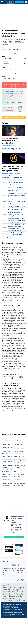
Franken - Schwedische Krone (7, 448)
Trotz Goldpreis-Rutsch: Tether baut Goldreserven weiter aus (16, 233)
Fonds (4, 596)
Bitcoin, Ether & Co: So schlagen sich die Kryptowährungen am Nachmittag (17, 195)
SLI (14, 587)
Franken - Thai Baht (19, 448)
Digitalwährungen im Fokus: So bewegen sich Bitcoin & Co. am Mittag (16, 201)
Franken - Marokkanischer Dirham (19, 484)
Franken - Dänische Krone (6, 452)
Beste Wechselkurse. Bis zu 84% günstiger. (14, 85)
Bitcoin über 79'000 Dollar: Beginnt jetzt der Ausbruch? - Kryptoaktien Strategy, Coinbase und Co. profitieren (16, 227)
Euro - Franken (6, 438)
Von (3, 47)
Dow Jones (15, 589)
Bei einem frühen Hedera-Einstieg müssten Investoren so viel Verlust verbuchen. (14, 176)
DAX (22, 587)
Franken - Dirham (7, 462)
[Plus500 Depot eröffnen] (9, 3)
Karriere (5, 573)
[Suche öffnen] (26, 2)
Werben (14, 573)
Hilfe (13, 571)
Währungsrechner (8, 600)
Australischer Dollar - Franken (7, 471)
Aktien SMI (6, 587)
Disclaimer (20, 575)
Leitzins (22, 600)
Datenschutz (20, 573)
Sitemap (5, 577)
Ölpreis (17, 600)
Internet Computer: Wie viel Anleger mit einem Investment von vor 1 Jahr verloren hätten (17, 207)
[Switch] (14, 53)
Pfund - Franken (6, 441)
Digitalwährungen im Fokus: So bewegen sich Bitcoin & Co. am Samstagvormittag (16, 220)
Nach (3, 56)
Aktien (15, 593)
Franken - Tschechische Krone (19, 452)
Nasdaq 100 (6, 591)
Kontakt (5, 571)
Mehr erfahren (14, 99)
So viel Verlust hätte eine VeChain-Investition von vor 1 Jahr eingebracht (16, 214)
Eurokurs (13, 595)
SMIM (18, 587)
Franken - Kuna (6, 444)
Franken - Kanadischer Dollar (7, 466)
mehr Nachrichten (7, 238)
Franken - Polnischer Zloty (6, 475)
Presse (5, 575)
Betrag (4, 67)
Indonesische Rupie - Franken (6, 480)
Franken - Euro (18, 438)
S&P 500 (20, 591)
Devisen (5, 123)
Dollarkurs (6, 595)
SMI (4, 593)
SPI (11, 587)
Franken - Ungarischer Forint (7, 457)
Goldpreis (9, 593)
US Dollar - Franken (19, 441)
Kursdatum (5, 62)
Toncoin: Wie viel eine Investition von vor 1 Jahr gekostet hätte (11, 141)
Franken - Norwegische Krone (19, 466)
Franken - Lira (18, 444)
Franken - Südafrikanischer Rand (19, 475)
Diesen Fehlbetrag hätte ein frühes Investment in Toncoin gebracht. (11, 149)
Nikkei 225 (14, 591)
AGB (18, 577)
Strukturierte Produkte (14, 596)
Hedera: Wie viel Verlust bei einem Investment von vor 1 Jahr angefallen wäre (12, 168)
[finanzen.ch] (9, 1)
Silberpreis (20, 595)
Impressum (20, 571)
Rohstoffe (6, 598)
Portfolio (12, 598)
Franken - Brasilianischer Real (7, 484)
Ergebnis (4, 76)
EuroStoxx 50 (6, 589)
